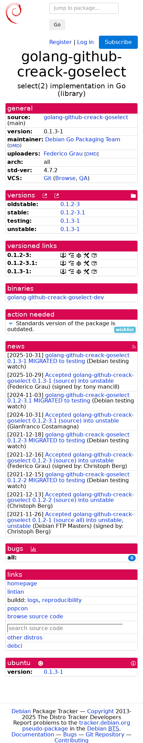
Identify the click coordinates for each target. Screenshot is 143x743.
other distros (24, 637)
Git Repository (105, 734)
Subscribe (118, 42)
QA (83, 178)
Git (47, 178)
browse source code (35, 616)
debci (14, 646)
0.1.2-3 (70, 204)
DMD (14, 145)
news (16, 346)
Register (60, 41)
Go (57, 24)
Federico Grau (63, 153)
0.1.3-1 (70, 221)
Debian (21, 711)
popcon (17, 608)
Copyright (100, 711)
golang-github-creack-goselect (86, 117)
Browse (65, 178)
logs (33, 600)
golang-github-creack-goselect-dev (55, 297)
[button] (10, 323)
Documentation (32, 734)
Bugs (70, 734)
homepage (22, 583)
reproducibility (62, 600)
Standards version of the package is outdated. (70, 327)
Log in (85, 41)
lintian (15, 592)
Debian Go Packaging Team (82, 139)
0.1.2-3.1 (72, 212)
